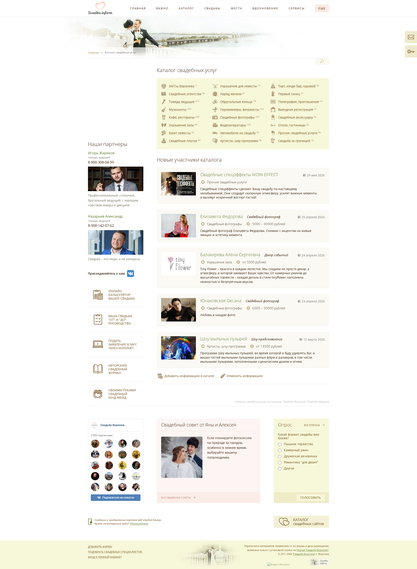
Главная (138, 8)
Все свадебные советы (175, 497)
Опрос (285, 425)
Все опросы (312, 425)
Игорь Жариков (101, 153)
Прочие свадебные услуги (227, 182)
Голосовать (310, 497)
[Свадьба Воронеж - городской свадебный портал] (319, 564)
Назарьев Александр (105, 216)
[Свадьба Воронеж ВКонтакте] (130, 273)
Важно (162, 8)
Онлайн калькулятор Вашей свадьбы (121, 294)
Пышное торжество (298, 444)
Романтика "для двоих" (301, 462)
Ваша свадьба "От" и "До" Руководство (120, 319)
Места (236, 8)
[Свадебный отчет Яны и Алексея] (181, 457)
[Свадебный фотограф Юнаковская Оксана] (178, 309)
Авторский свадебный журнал (117, 369)
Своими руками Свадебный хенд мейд (122, 394)
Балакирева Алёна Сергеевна (230, 254)
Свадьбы (212, 8)
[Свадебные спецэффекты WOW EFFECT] (178, 183)
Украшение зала (219, 262)
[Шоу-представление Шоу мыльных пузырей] (178, 348)
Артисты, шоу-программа (226, 346)
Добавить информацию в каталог (189, 376)
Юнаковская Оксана (221, 300)
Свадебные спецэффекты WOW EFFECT (239, 174)
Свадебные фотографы (224, 224)
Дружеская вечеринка (300, 456)
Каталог (186, 8)
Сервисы (297, 8)
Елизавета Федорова (221, 216)
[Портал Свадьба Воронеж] (100, 8)
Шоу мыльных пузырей (223, 339)
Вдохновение (265, 8)
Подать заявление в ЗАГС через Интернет (122, 344)
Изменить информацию (245, 376)
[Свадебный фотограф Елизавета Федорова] (178, 225)
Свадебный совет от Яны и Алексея (198, 425)
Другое (289, 468)
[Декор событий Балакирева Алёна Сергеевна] (178, 263)
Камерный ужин (296, 450)
